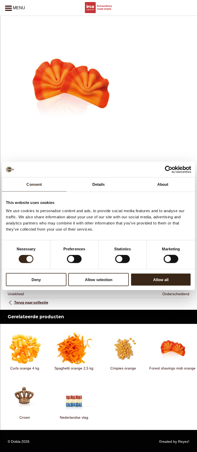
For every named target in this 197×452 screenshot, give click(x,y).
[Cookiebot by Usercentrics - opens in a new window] (168, 169)
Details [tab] (98, 184)
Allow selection (98, 279)
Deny (36, 279)
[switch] (74, 259)
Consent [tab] (34, 184)
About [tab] (163, 184)
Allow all (161, 279)
